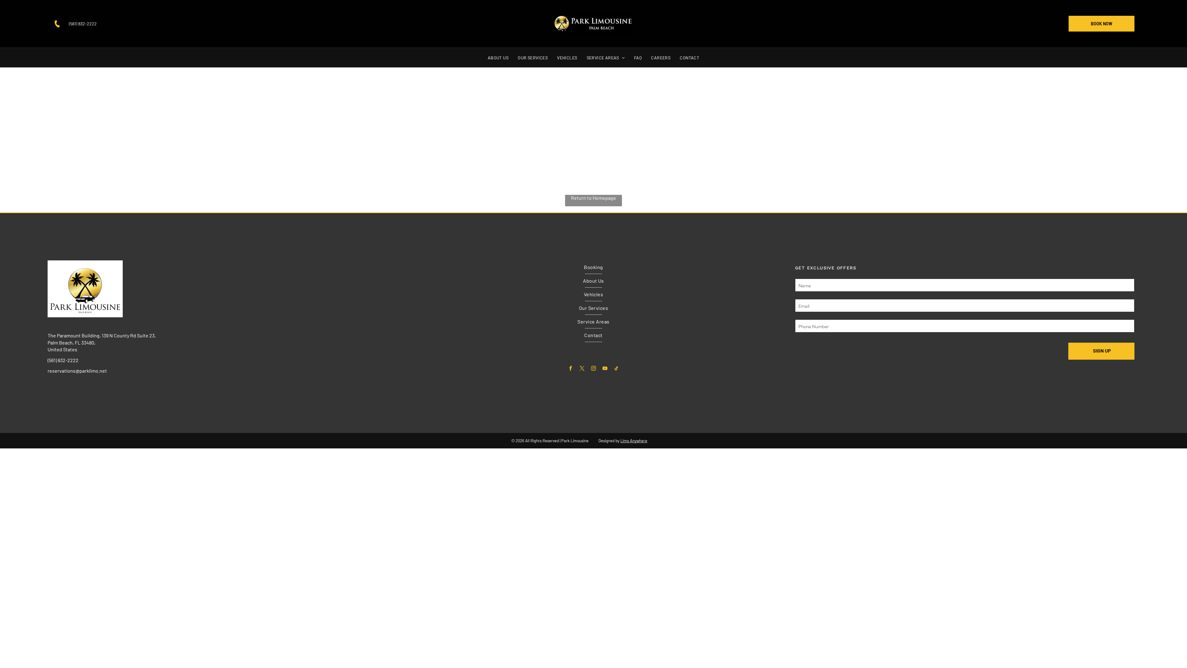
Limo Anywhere (633, 440)
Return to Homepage (593, 198)
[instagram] (594, 369)
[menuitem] (498, 58)
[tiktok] (616, 369)
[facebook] (571, 369)
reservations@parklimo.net (77, 371)
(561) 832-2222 (83, 23)
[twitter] (582, 369)
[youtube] (605, 369)
